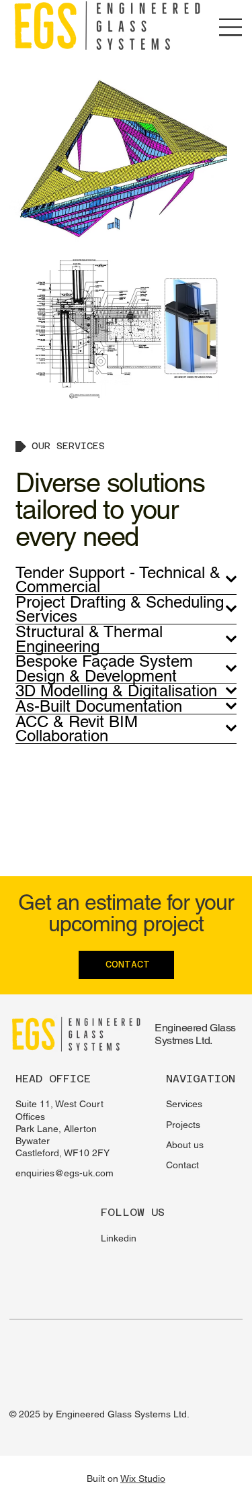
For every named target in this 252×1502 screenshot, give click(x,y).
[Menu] (231, 27)
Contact (182, 1165)
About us (185, 1144)
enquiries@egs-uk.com (64, 1173)
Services (184, 1103)
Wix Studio (142, 1478)
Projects (183, 1124)
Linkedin (118, 1238)
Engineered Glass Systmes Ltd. (195, 1034)
